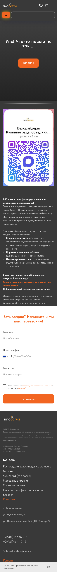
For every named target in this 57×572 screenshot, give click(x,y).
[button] (41, 5)
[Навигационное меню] (53, 5)
